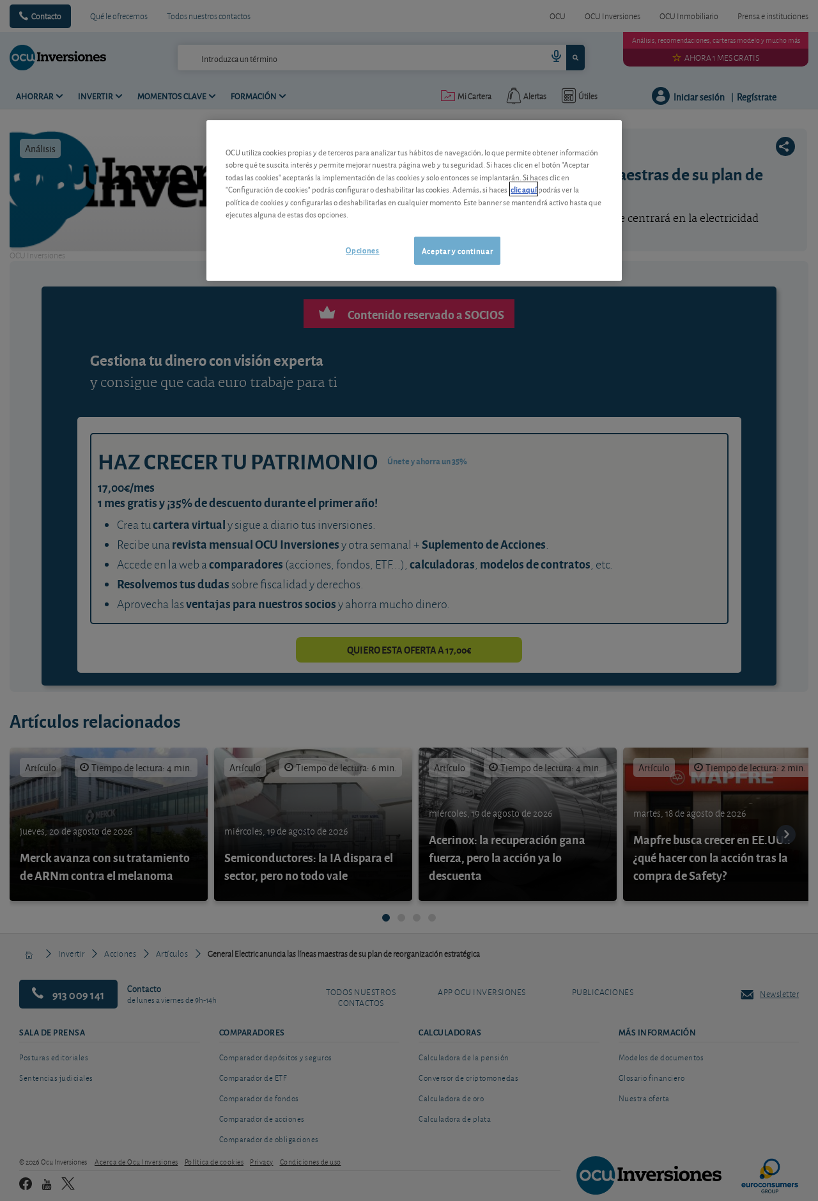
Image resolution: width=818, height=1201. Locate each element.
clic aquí (524, 189)
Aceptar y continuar (457, 250)
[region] (414, 200)
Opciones (362, 250)
